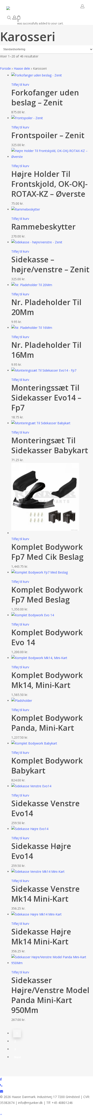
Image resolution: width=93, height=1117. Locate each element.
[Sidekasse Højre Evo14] (29, 829)
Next (17, 1057)
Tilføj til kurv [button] (20, 84)
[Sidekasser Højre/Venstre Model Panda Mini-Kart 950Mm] (52, 963)
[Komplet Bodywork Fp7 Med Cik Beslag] (45, 533)
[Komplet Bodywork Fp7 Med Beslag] (39, 572)
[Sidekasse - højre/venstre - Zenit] (36, 242)
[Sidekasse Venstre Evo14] (31, 786)
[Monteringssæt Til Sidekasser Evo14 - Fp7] (43, 370)
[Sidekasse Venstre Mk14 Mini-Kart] (38, 871)
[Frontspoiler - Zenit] (27, 118)
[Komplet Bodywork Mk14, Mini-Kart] (39, 658)
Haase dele (22, 68)
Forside (5, 68)
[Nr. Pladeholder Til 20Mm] (31, 285)
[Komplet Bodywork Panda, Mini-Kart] (21, 700)
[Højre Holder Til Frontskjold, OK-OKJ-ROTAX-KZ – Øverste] (52, 156)
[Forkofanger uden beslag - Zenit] (36, 75)
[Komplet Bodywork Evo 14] (32, 615)
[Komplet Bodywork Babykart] (34, 743)
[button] (46, 1114)
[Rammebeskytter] (25, 209)
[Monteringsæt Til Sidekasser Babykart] (40, 423)
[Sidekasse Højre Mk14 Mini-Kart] (36, 914)
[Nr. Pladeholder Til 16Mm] (31, 327)
